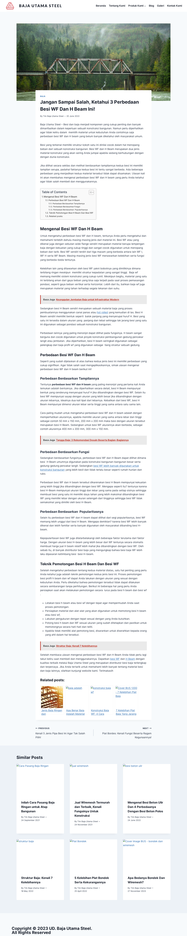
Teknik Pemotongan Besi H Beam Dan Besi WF (71, 213)
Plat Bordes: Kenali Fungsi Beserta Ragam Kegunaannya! (126, 733)
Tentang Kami (117, 5)
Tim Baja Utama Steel (53, 116)
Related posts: (56, 216)
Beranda (101, 5)
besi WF (115, 658)
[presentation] (40, 780)
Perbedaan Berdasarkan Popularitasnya (70, 210)
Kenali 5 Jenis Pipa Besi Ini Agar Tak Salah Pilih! (60, 733)
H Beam (130, 658)
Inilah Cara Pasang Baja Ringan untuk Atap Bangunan (38, 807)
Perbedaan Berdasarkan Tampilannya (68, 203)
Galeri (160, 5)
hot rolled (102, 312)
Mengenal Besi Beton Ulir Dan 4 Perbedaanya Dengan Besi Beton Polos (145, 807)
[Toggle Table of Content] (90, 192)
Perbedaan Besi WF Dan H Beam (64, 200)
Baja (42, 96)
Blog (151, 5)
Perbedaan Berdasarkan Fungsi (66, 207)
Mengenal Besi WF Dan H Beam (60, 196)
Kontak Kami (174, 5)
